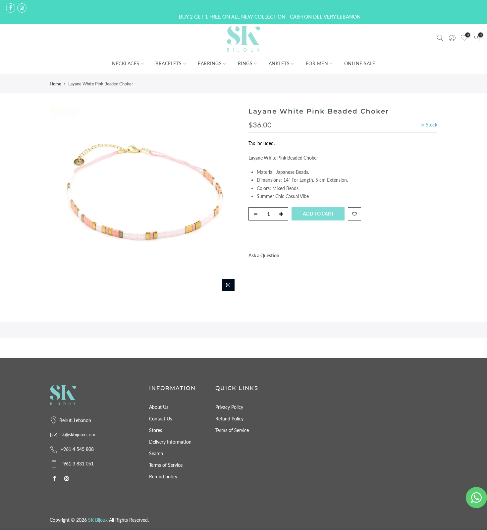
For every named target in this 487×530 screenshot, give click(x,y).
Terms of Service (166, 465)
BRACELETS (168, 63)
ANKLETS (279, 63)
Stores (155, 430)
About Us (158, 407)
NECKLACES (125, 63)
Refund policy (163, 476)
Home (55, 83)
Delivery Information (170, 442)
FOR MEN (317, 63)
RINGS (245, 63)
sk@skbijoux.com (78, 434)
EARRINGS (210, 63)
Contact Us (160, 418)
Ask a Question (263, 255)
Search (156, 453)
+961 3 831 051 (77, 463)
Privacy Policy (229, 407)
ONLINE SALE (359, 63)
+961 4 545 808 (77, 449)
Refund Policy (229, 418)
